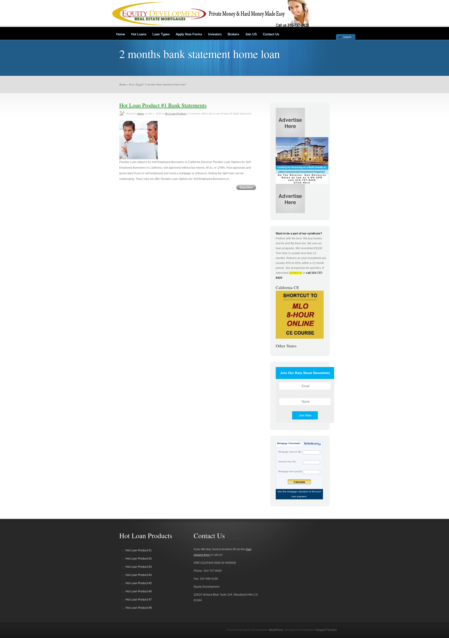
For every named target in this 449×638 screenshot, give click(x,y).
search (347, 37)
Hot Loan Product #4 (139, 575)
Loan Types (161, 34)
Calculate (299, 482)
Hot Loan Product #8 (139, 607)
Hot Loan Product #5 (139, 583)
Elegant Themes (326, 630)
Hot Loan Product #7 (139, 599)
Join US (251, 34)
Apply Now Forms (189, 34)
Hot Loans (138, 34)
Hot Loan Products (175, 113)
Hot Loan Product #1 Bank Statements (162, 105)
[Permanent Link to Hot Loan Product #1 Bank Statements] (138, 158)
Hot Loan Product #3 (139, 566)
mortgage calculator (297, 491)
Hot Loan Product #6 (139, 591)
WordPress (276, 630)
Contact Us (271, 34)
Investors (215, 34)
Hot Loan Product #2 (139, 558)
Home (120, 34)
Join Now (305, 415)
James (140, 113)
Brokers (233, 34)
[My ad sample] (302, 183)
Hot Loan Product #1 (139, 550)
